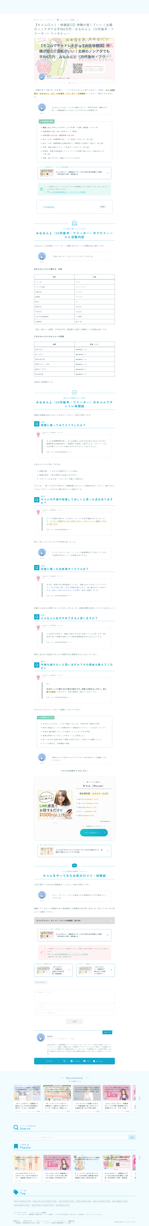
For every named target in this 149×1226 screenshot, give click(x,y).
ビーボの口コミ (120, 1201)
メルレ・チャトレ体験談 (67, 20)
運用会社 (16, 1221)
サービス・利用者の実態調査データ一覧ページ (59, 1223)
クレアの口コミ (66, 1201)
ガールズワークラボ (20, 1212)
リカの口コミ (63, 1205)
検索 (132, 1137)
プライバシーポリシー (43, 1221)
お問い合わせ (27, 1221)
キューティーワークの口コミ (45, 1201)
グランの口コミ (84, 1201)
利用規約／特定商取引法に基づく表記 (27, 1223)
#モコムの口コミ (40, 982)
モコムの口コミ (22, 1205)
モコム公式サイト (92, 832)
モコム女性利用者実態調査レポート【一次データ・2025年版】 (69, 954)
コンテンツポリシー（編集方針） (65, 1221)
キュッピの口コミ (23, 1201)
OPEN (102, 206)
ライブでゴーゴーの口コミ (43, 1205)
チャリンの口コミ (102, 1201)
